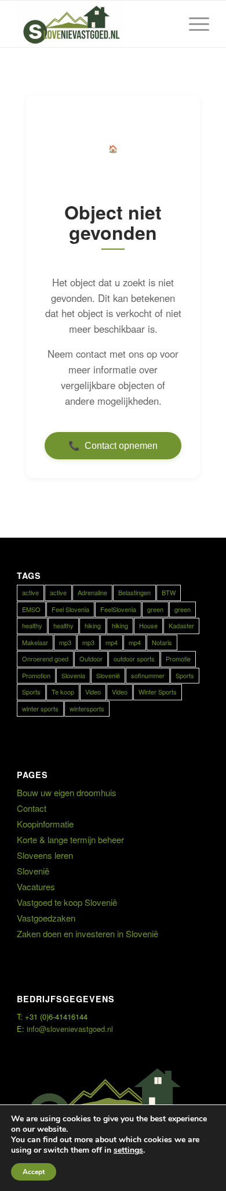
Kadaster (181, 625)
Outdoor (91, 658)
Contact (31, 808)
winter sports (40, 708)
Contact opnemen (113, 446)
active (30, 592)
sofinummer (148, 675)
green (155, 609)
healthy (32, 625)
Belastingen (134, 592)
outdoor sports (134, 658)
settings (128, 1150)
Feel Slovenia (70, 609)
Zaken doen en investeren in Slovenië (87, 933)
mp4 (111, 642)
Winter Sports (157, 691)
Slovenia (73, 675)
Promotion (36, 675)
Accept (34, 1171)
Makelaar (35, 642)
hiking (93, 625)
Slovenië (108, 675)
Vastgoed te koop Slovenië (67, 902)
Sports (185, 675)
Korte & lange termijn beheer (70, 839)
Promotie (178, 658)
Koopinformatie (45, 824)
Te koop (63, 691)
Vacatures (36, 886)
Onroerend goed (45, 658)
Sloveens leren (45, 855)
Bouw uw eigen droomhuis (66, 792)
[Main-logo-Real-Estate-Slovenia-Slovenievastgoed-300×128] (93, 24)
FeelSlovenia (118, 609)
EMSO (31, 609)
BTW (169, 592)
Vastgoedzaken (46, 918)
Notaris (162, 642)
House (148, 625)
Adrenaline (92, 592)
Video (93, 691)
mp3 (65, 642)
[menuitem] (193, 24)
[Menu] (193, 24)
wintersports (87, 708)
